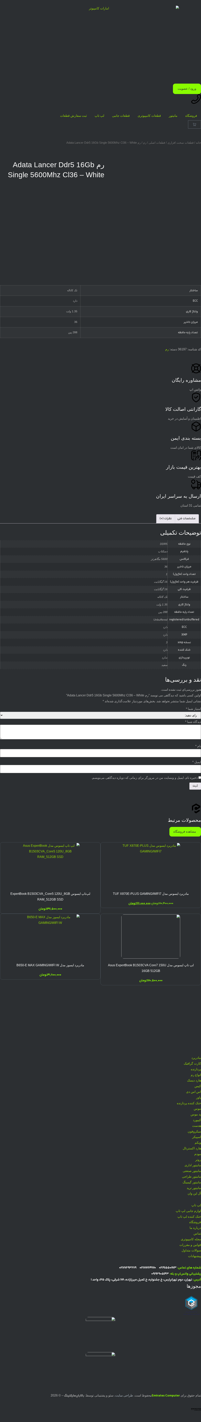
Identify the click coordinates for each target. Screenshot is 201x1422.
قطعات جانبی (121, 115)
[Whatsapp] (196, 1013)
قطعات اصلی (157, 142)
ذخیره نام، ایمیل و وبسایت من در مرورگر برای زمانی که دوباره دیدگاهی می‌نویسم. (144, 777)
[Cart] (194, 124)
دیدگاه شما (193, 721)
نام (198, 746)
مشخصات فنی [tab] (186, 519)
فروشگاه (191, 115)
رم (144, 142)
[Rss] (196, 1048)
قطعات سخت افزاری (180, 142)
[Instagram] (196, 1001)
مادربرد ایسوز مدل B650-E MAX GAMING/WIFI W (50, 965)
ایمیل (196, 762)
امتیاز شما (193, 709)
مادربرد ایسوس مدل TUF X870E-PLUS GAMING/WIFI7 (151, 893)
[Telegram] (196, 1025)
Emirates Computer (166, 1396)
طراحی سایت (124, 1395)
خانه (198, 142)
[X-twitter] (196, 1037)
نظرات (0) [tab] (166, 519)
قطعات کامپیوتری (149, 115)
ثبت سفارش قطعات (73, 115)
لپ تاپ (99, 115)
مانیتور (173, 115)
